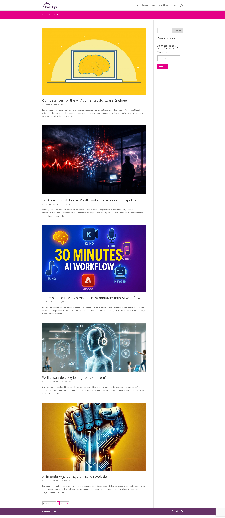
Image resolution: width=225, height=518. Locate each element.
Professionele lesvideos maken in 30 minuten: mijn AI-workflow (91, 297)
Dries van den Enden (53, 204)
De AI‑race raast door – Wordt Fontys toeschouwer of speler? (89, 200)
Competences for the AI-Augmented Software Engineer (85, 100)
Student (52, 15)
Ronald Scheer (51, 302)
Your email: (162, 52)
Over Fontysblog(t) (160, 5)
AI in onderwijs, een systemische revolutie (74, 476)
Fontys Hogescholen (50, 511)
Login (175, 5)
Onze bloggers (142, 5)
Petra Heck (50, 104)
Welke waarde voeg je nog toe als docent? (74, 377)
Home (44, 15)
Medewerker (62, 15)
